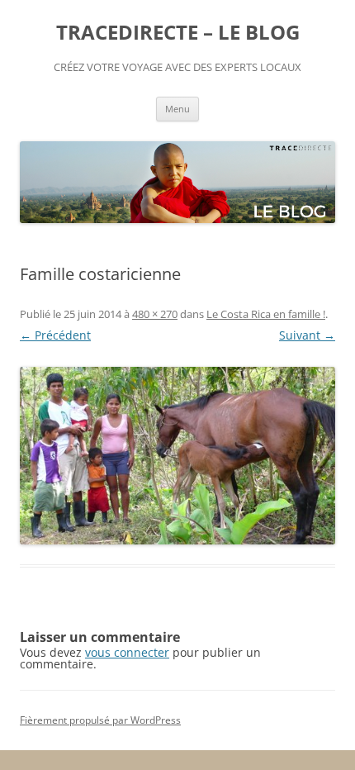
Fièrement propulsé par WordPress (100, 720)
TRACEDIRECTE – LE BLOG (178, 32)
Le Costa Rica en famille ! (265, 314)
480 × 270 (155, 314)
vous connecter (127, 652)
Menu (177, 108)
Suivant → (307, 335)
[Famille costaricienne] (177, 455)
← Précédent (55, 335)
